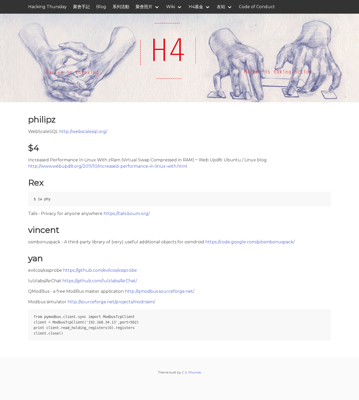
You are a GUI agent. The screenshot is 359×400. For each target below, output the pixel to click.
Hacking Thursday (47, 6)
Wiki (170, 6)
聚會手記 (81, 6)
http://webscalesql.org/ (83, 131)
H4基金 (196, 6)
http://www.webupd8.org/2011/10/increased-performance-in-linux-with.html (107, 166)
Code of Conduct (257, 6)
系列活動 (120, 6)
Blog (101, 6)
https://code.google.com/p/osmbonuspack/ (250, 241)
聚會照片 (144, 6)
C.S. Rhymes (191, 372)
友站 (221, 6)
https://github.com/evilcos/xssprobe (100, 270)
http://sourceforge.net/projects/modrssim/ (111, 301)
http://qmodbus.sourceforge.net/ (159, 291)
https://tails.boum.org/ (127, 213)
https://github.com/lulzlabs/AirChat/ (99, 280)
